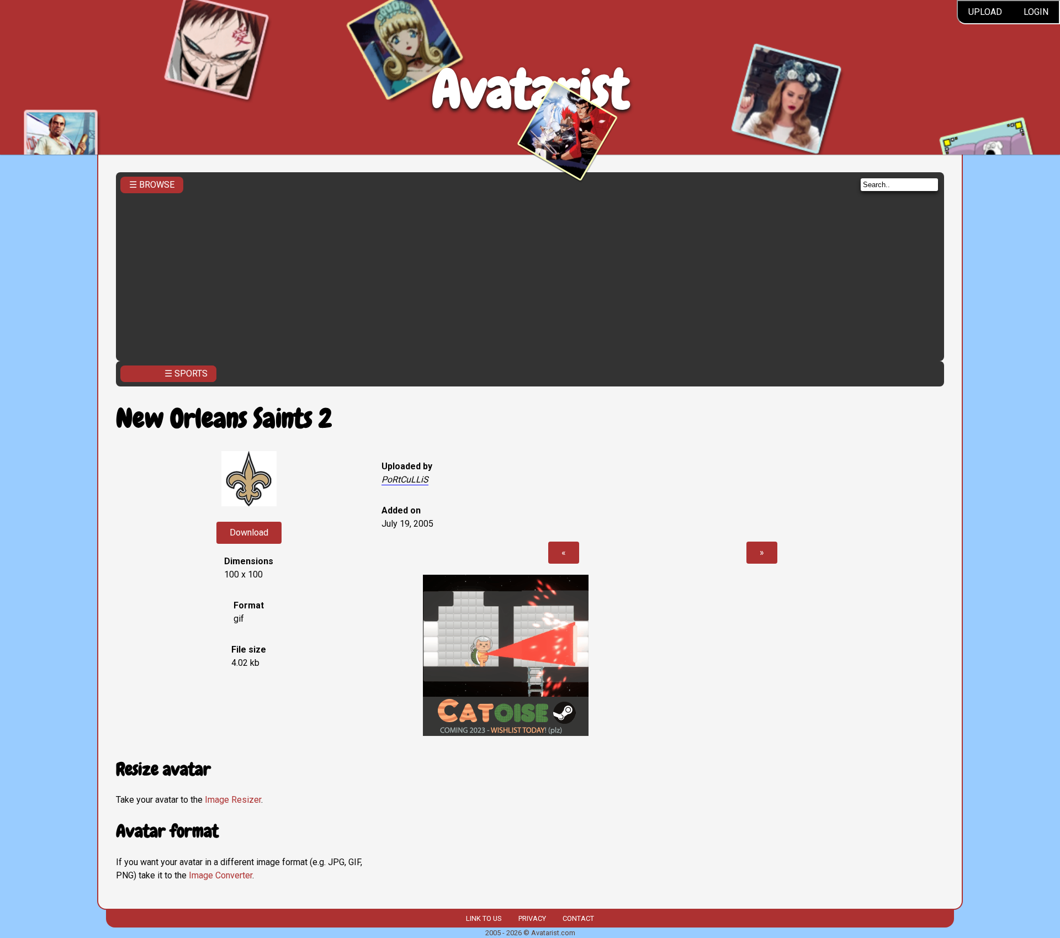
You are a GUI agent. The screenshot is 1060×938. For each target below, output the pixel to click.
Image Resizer (233, 799)
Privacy (532, 918)
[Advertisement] (530, 274)
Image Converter (220, 875)
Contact (578, 918)
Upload (985, 12)
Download (249, 532)
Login (1036, 12)
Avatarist (530, 89)
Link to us (483, 918)
